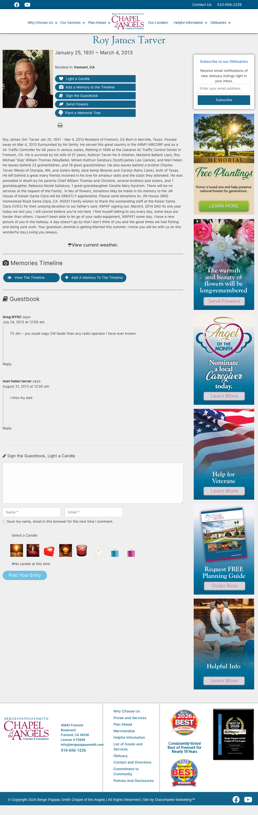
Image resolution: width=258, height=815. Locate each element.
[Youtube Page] (29, 4)
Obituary (120, 756)
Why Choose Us (126, 711)
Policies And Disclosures (133, 781)
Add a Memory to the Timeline (90, 87)
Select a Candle (24, 535)
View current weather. (95, 245)
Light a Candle (77, 79)
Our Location (158, 23)
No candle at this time (32, 564)
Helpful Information (129, 737)
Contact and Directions (132, 762)
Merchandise (124, 731)
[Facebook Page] (19, 4)
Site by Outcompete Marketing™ (169, 800)
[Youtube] (249, 799)
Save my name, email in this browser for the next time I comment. (60, 521)
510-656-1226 (73, 750)
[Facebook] (237, 799)
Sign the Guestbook (81, 96)
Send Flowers (76, 104)
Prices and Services (129, 718)
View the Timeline (29, 278)
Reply (7, 364)
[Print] (60, 125)
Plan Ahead (122, 724)
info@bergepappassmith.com (82, 745)
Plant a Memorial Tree (83, 113)
